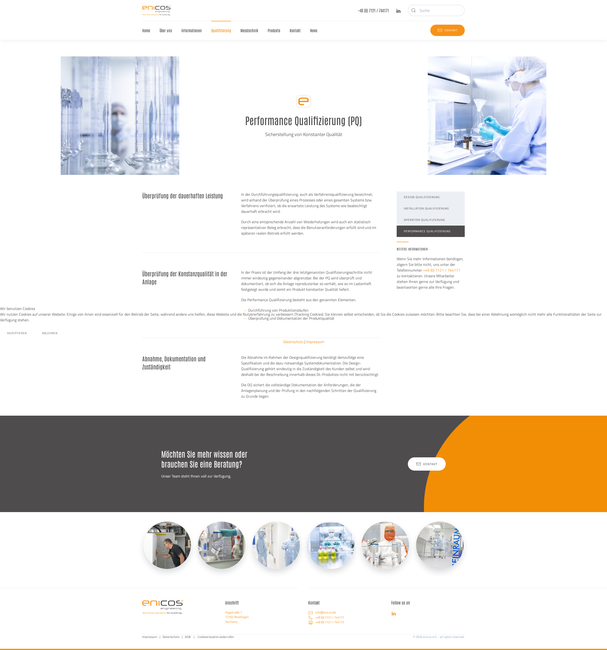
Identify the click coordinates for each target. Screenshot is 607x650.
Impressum (315, 342)
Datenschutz (293, 342)
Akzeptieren (17, 333)
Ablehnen (50, 333)
